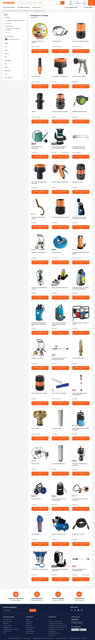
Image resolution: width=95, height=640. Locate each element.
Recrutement (6, 623)
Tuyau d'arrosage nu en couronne (38, 41)
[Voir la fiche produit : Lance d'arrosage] (40, 66)
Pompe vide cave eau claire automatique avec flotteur (79, 217)
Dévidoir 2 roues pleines (38, 358)
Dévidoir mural (35, 463)
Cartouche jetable (56, 428)
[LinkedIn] (81, 610)
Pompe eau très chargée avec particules (79, 464)
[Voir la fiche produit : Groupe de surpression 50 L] (60, 523)
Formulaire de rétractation (54, 633)
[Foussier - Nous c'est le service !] (9, 3)
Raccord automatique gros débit (60, 217)
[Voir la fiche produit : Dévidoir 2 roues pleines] (40, 347)
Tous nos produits (10, 7)
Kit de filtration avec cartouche (39, 569)
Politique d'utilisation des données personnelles (43, 638)
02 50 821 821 (74, 619)
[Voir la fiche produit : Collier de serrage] (60, 30)
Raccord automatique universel (60, 111)
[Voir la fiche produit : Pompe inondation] (40, 488)
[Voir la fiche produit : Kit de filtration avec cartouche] (40, 559)
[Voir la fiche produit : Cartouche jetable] (60, 418)
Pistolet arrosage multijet (79, 76)
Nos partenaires (29, 621)
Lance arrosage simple (78, 358)
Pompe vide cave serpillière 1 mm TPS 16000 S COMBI (59, 147)
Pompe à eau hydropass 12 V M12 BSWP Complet (79, 570)
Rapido (4, 633)
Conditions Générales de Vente (14, 638)
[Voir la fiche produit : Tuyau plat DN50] (60, 242)
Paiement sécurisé (30, 633)
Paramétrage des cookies (61, 638)
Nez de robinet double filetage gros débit (39, 182)
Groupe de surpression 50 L (59, 534)
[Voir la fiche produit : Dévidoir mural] (40, 453)
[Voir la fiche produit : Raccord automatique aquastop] (80, 30)
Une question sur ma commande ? (56, 623)
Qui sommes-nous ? (7, 619)
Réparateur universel (77, 182)
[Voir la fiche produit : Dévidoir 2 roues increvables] (40, 242)
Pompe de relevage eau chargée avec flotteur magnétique (80, 288)
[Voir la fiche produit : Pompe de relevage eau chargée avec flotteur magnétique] (80, 277)
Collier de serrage (56, 41)
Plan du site (84, 638)
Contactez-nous (52, 635)
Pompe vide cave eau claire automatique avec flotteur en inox (39, 324)
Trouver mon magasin (77, 622)
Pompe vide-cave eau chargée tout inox (39, 288)
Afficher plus (6, 32)
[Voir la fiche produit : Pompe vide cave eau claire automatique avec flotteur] (80, 207)
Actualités (28, 619)
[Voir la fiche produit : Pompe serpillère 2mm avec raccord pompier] (60, 488)
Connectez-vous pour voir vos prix (40, 51)
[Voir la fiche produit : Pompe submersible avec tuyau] (60, 277)
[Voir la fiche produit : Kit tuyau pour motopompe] (60, 383)
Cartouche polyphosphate (58, 463)
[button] (24, 17)
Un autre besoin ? (52, 631)
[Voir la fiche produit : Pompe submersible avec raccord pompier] (80, 242)
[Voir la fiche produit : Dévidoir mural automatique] (80, 101)
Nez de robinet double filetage (60, 76)
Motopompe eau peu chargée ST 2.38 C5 (80, 323)
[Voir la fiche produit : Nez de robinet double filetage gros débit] (40, 171)
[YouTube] (78, 610)
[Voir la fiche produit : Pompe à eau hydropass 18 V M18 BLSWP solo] (80, 383)
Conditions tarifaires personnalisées (11, 629)
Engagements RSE (7, 627)
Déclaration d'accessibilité (74, 638)
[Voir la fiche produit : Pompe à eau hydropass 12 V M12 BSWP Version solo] (60, 347)
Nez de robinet (35, 428)
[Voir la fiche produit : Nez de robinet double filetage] (60, 66)
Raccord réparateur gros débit (39, 393)
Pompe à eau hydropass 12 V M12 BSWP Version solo (59, 358)
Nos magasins (29, 623)
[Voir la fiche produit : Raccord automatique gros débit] (60, 207)
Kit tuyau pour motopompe (59, 393)
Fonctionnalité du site (30, 631)
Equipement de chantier (28, 10)
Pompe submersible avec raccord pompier (80, 253)
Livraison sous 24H (7, 625)
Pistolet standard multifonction (60, 182)
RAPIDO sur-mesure (25, 7)
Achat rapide (88, 7)
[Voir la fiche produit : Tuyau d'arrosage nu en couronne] (40, 30)
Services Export (29, 629)
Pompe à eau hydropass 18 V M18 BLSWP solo (79, 393)
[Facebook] (71, 610)
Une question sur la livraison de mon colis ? (58, 625)
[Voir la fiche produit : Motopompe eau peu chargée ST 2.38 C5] (80, 312)
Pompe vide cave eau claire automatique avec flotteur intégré (59, 324)
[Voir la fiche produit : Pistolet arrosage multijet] (80, 66)
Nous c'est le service (7, 621)
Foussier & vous (37, 7)
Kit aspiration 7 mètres (78, 534)
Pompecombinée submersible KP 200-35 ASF (60, 570)
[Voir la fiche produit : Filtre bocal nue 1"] (40, 523)
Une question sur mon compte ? (55, 621)
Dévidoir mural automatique (79, 111)
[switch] (6, 39)
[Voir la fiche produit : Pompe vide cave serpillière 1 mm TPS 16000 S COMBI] (60, 136)
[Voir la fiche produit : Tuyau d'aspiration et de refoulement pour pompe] (80, 136)
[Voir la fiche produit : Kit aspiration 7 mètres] (80, 523)
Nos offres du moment (30, 627)
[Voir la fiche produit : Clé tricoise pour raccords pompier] (40, 207)
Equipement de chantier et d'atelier (14, 10)
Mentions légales (27, 638)
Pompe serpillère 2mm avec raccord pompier (59, 499)
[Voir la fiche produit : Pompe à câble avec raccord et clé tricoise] (80, 488)
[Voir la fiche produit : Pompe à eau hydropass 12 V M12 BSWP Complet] (80, 559)
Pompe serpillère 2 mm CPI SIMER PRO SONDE (80, 429)
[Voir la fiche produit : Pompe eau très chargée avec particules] (80, 453)
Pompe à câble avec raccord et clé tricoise (80, 499)
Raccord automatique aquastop (80, 41)
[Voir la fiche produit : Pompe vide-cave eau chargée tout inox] (40, 277)
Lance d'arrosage (36, 76)
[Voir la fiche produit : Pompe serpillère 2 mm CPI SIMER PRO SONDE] (80, 418)
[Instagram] (75, 610)
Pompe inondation (36, 499)
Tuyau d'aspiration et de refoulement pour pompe (78, 147)
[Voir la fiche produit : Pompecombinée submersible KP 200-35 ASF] (60, 559)
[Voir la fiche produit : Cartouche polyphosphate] (60, 453)
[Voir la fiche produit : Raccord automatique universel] (60, 101)
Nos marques (29, 625)
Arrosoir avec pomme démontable (37, 147)
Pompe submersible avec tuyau (60, 287)
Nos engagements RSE (72, 7)
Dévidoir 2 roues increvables (39, 252)
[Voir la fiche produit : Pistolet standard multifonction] (60, 171)
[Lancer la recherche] (62, 2)
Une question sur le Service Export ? (56, 629)
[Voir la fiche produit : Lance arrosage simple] (80, 347)
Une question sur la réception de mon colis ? (58, 627)
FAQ (49, 619)
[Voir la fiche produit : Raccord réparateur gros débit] (40, 383)
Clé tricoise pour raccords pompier (38, 217)
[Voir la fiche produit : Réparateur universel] (80, 171)
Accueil (4, 10)
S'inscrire (32, 610)
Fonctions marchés (7, 631)
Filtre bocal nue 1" (36, 534)
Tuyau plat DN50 (56, 252)
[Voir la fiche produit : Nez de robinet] (40, 418)
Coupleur (34, 111)
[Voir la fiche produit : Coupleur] (40, 101)
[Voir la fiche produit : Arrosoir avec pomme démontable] (40, 136)
